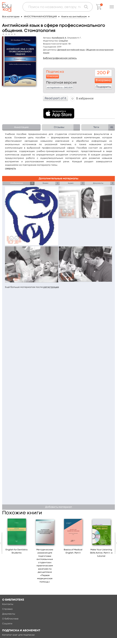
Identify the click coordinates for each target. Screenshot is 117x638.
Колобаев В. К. (59, 38)
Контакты (7, 604)
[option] (16, 537)
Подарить (103, 87)
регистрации (51, 287)
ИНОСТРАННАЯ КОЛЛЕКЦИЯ (40, 17)
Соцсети (7, 624)
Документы (8, 614)
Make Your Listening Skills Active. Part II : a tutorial (101, 553)
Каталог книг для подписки (18, 635)
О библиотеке (10, 619)
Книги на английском (74, 17)
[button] (112, 7)
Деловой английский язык (71, 50)
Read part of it (55, 98)
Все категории (10, 17)
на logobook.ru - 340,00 (59, 87)
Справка (7, 609)
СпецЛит (63, 41)
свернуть (10, 169)
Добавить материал (58, 507)
